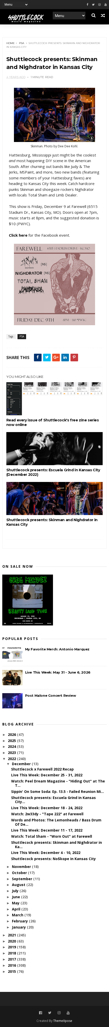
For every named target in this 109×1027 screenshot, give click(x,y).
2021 (12, 935)
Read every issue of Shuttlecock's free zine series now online (52, 422)
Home (10, 43)
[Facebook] (87, 4)
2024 (12, 746)
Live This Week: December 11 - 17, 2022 (46, 830)
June (16, 896)
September (22, 878)
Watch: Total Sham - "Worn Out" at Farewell (51, 836)
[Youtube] (105, 4)
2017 (12, 959)
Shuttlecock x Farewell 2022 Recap (42, 769)
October (20, 872)
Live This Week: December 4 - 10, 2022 (45, 852)
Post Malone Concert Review (50, 695)
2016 (12, 965)
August (19, 884)
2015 (12, 971)
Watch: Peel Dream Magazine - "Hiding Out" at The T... (58, 783)
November (22, 866)
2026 (12, 734)
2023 (12, 752)
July (16, 890)
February (20, 921)
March (18, 914)
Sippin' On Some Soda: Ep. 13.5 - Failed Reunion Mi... (57, 791)
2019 (12, 947)
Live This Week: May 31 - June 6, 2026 (57, 672)
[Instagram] (99, 4)
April (16, 909)
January (19, 927)
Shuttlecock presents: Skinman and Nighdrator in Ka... (56, 844)
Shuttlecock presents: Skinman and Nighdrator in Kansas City (52, 522)
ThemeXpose (62, 1021)
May (16, 903)
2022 (12, 758)
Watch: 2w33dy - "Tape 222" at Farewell (47, 813)
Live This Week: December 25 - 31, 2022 (46, 775)
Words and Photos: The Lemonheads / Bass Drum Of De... (56, 822)
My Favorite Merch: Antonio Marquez (57, 649)
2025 (12, 740)
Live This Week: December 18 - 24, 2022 (46, 807)
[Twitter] (93, 4)
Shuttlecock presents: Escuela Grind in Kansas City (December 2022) (53, 472)
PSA (21, 43)
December (22, 763)
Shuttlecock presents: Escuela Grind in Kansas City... (53, 799)
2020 (12, 941)
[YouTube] (68, 1013)
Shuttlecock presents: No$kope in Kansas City (53, 858)
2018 (12, 953)
